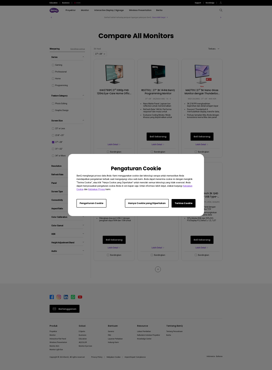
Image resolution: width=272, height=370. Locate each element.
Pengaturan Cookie (91, 203)
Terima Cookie (183, 203)
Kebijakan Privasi (96, 189)
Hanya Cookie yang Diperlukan (147, 203)
